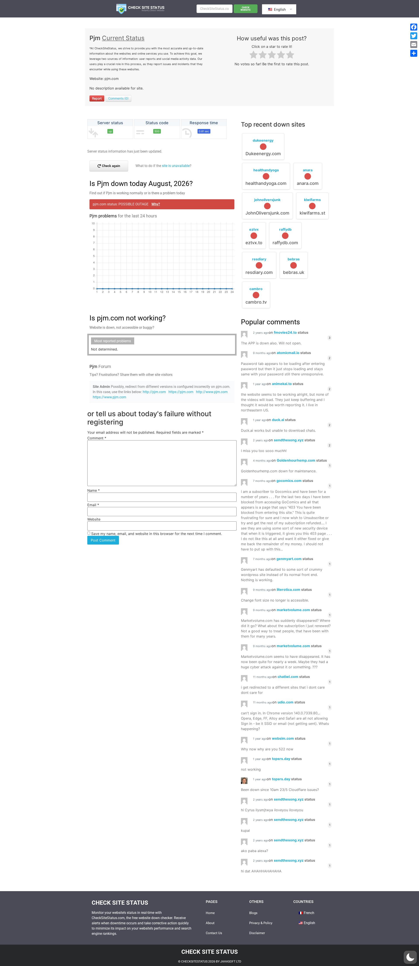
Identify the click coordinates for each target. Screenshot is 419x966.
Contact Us (214, 933)
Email (93, 505)
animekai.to (287, 384)
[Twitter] (413, 35)
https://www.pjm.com (109, 397)
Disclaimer (257, 933)
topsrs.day (287, 758)
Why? (155, 204)
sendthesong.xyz (294, 440)
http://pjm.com (154, 392)
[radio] (253, 55)
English (279, 9)
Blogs (253, 913)
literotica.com (294, 589)
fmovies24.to (291, 332)
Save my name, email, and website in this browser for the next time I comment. (156, 533)
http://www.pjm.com (212, 392)
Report (97, 98)
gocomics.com (294, 480)
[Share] (413, 53)
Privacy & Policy (260, 923)
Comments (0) (118, 98)
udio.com (291, 702)
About (210, 923)
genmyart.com (294, 559)
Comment (96, 438)
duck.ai (284, 420)
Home (210, 913)
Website (93, 519)
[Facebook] (413, 27)
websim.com (289, 738)
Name (93, 490)
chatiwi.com (294, 676)
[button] (410, 957)
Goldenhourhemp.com (302, 460)
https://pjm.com (180, 392)
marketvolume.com (299, 610)
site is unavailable (176, 166)
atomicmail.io (294, 353)
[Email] (413, 44)
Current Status (123, 38)
